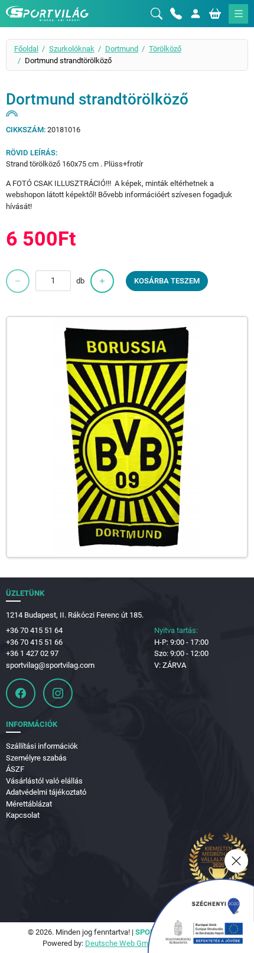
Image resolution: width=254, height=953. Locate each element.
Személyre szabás (36, 757)
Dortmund (121, 48)
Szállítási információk (42, 746)
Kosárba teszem (167, 280)
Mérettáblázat (29, 803)
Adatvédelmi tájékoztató (46, 792)
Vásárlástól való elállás (44, 780)
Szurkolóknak (72, 48)
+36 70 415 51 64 (34, 630)
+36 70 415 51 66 (34, 642)
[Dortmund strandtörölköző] (127, 437)
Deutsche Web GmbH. (122, 943)
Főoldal (26, 48)
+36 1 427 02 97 (32, 653)
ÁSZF (15, 769)
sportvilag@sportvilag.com (50, 665)
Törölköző (165, 48)
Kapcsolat (23, 815)
